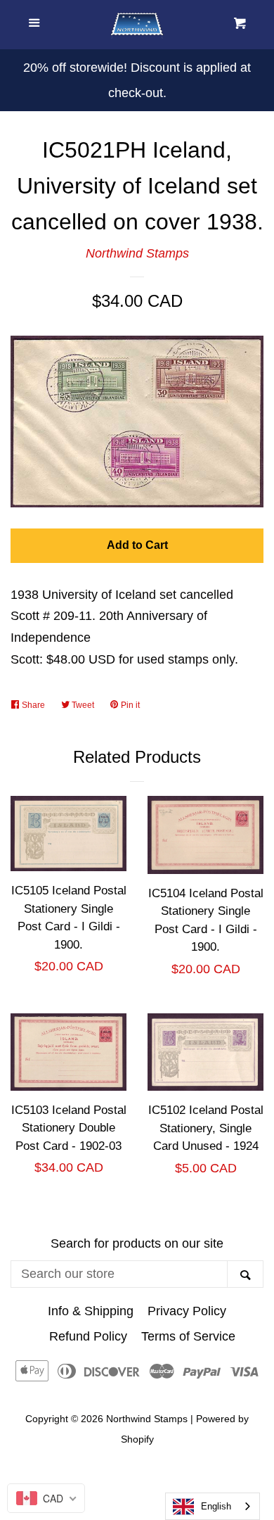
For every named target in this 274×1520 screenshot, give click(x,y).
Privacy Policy (187, 1311)
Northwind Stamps (137, 253)
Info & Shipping (90, 1311)
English (216, 1506)
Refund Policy (88, 1336)
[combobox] (212, 1506)
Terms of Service (188, 1336)
